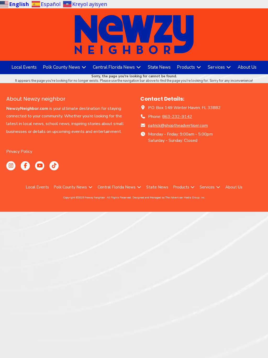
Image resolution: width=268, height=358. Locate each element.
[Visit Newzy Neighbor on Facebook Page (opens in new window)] (25, 165)
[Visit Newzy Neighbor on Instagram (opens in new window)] (10, 165)
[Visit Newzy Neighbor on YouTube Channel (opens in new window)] (39, 165)
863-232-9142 (177, 117)
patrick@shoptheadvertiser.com (178, 125)
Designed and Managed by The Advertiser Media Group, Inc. (168, 197)
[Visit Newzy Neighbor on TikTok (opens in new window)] (54, 165)
